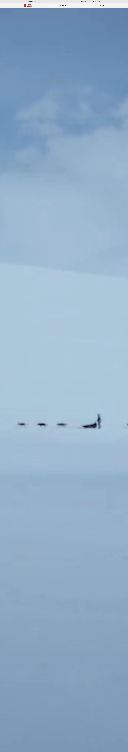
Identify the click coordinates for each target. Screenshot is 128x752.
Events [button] (51, 5)
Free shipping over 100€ (30, 1)
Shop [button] (66, 5)
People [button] (56, 5)
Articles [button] (61, 5)
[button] (101, 1)
